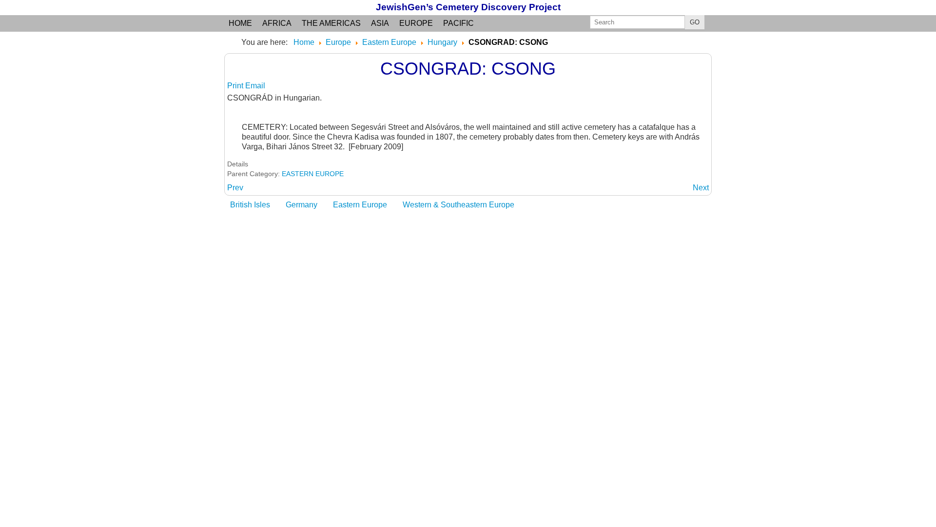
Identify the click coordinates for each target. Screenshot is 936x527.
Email (255, 85)
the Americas (331, 23)
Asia (380, 23)
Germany (301, 205)
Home (240, 23)
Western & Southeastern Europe (458, 205)
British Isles (250, 205)
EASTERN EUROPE (313, 174)
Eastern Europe (360, 205)
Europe (416, 23)
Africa (277, 23)
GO (695, 22)
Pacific (458, 23)
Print (236, 85)
